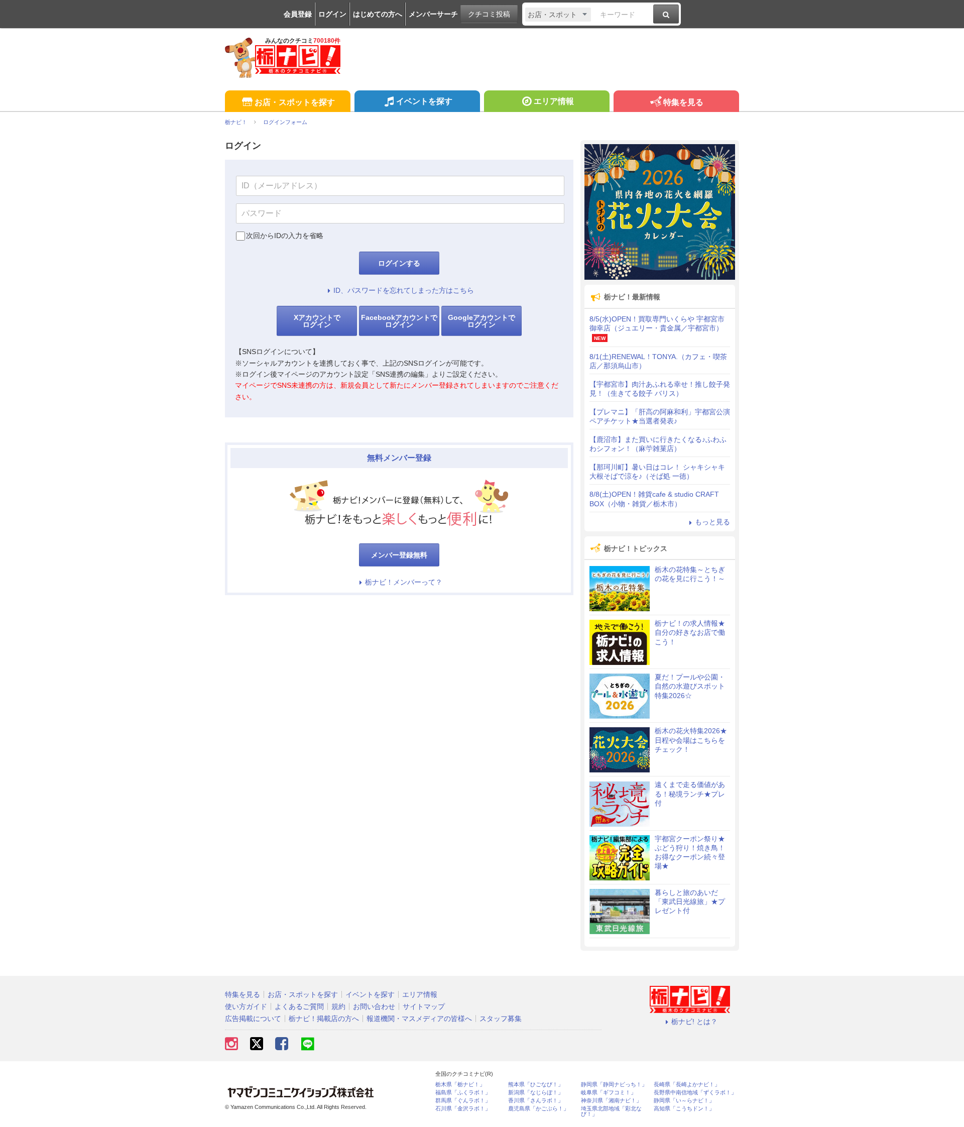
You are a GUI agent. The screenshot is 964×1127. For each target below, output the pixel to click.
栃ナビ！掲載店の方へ (324, 1019)
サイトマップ (424, 1006)
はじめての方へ (377, 14)
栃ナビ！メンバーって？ (403, 582)
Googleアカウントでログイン (481, 320)
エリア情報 (554, 101)
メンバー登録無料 (399, 555)
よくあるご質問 (299, 1006)
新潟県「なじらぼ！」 (535, 1092)
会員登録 (298, 14)
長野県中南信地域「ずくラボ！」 (695, 1092)
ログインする (399, 263)
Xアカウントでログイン (317, 320)
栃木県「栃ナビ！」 (460, 1084)
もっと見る (712, 522)
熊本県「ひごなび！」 (535, 1084)
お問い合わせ (374, 1006)
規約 (338, 1006)
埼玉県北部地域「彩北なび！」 (611, 1111)
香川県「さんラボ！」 (535, 1100)
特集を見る (683, 102)
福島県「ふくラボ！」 (463, 1092)
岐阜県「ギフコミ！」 (608, 1092)
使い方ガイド (246, 1006)
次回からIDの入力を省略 (284, 236)
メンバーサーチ (433, 14)
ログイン (332, 14)
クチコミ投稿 (489, 14)
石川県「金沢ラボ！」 (463, 1108)
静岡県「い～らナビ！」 (684, 1100)
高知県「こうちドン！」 (684, 1108)
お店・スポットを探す (295, 102)
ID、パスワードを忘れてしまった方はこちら (403, 290)
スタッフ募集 (500, 1019)
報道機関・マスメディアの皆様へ (419, 1019)
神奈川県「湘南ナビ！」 (611, 1100)
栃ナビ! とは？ (694, 1022)
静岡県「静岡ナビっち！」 (614, 1084)
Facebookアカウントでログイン (399, 320)
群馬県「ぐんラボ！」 (463, 1100)
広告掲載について (253, 1019)
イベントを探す (424, 101)
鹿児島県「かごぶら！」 (538, 1108)
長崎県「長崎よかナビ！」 (687, 1084)
